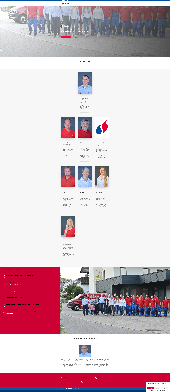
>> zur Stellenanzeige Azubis (10, 306)
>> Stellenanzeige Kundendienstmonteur (12, 291)
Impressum (163, 390)
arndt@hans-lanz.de (101, 157)
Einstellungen (165, 388)
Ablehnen (157, 388)
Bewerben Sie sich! (26, 319)
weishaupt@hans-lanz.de (66, 260)
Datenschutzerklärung (158, 390)
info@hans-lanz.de (101, 382)
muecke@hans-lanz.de (67, 157)
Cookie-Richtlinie (153, 390)
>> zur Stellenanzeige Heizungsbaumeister (12, 298)
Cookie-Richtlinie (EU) (76, 388)
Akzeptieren (150, 388)
